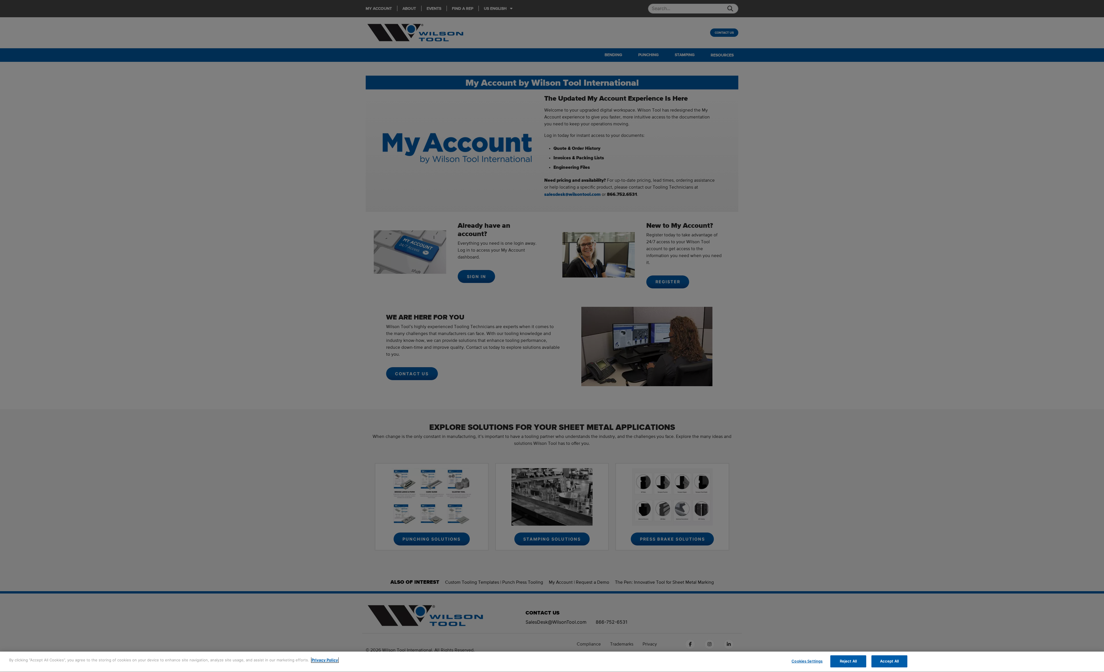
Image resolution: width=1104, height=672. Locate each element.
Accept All (889, 661)
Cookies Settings (807, 661)
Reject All (848, 661)
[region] (552, 662)
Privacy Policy (325, 660)
